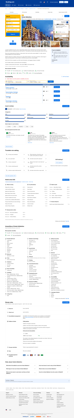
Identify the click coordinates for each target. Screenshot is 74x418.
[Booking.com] (10, 2)
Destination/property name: (11, 17)
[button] (13, 30)
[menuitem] (8, 5)
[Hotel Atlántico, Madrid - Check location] (22, 19)
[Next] (68, 30)
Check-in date (8, 21)
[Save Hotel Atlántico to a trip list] (62, 16)
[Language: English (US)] (44, 2)
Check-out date (8, 24)
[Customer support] (47, 2)
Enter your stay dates (29, 317)
